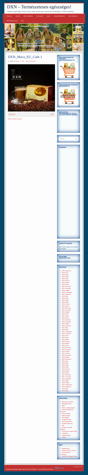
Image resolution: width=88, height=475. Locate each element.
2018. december (66, 355)
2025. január (65, 306)
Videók (18, 16)
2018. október (66, 357)
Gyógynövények (66, 419)
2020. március (66, 341)
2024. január (65, 318)
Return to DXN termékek (15, 119)
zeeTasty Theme (77, 466)
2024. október (66, 312)
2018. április (65, 367)
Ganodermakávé (59, 16)
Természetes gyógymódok (69, 431)
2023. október (66, 323)
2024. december (66, 308)
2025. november (66, 288)
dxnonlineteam (32, 61)
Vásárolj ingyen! (66, 435)
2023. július (65, 327)
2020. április (65, 339)
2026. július (65, 272)
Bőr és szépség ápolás (68, 407)
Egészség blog (66, 415)
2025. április (65, 302)
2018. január (65, 373)
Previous (12, 114)
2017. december (66, 375)
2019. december (66, 347)
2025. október (66, 290)
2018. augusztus (66, 359)
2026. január (65, 284)
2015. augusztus (66, 386)
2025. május (65, 300)
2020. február (65, 343)
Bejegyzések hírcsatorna (69, 450)
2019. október (66, 351)
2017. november (66, 377)
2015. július (65, 388)
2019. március (66, 353)
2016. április (65, 380)
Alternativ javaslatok (67, 402)
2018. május (65, 365)
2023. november (66, 322)
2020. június (65, 335)
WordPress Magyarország (69, 456)
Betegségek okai (12, 21)
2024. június (65, 314)
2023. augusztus (66, 325)
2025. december (66, 286)
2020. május (65, 337)
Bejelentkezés (66, 448)
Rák (22, 21)
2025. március (66, 304)
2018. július (65, 361)
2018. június (65, 363)
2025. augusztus (66, 294)
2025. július (65, 296)
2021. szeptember (67, 331)
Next (52, 114)
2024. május (65, 316)
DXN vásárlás (72, 16)
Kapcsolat (39, 16)
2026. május (65, 276)
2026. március (66, 280)
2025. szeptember (67, 292)
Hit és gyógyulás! (67, 421)
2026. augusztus (66, 270)
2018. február (65, 371)
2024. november (66, 310)
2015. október (66, 382)
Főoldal (9, 16)
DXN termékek (28, 16)
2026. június (65, 274)
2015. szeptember (67, 384)
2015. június (65, 390)
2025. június (65, 298)
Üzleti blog (65, 433)
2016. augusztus (66, 379)
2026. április (65, 278)
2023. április (65, 329)
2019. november (66, 349)
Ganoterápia (65, 417)
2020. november (66, 333)
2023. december (66, 320)
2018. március (66, 369)
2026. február (65, 282)
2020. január (65, 345)
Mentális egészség (67, 423)
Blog (48, 16)
